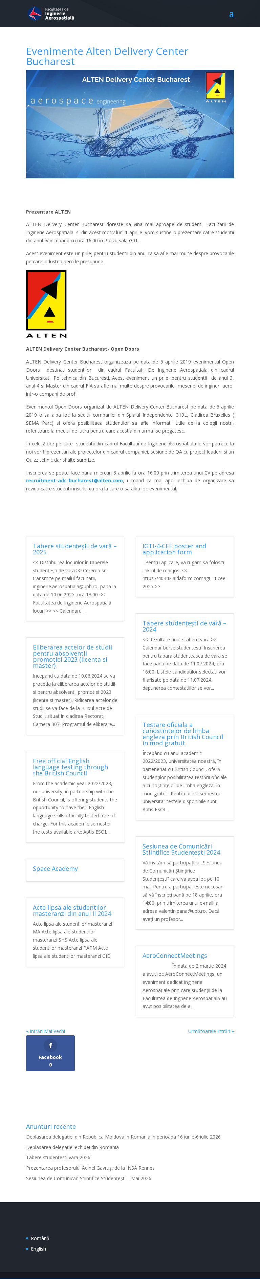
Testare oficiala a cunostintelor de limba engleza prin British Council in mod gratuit (183, 734)
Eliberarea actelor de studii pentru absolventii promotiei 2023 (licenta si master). (72, 656)
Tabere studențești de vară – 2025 (75, 549)
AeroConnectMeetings (175, 955)
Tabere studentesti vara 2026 (58, 1157)
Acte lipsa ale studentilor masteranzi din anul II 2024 (72, 910)
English (38, 1248)
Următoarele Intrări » (211, 1031)
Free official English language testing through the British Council (70, 767)
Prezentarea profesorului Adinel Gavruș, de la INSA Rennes (90, 1168)
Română (40, 1238)
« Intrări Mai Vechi (45, 1031)
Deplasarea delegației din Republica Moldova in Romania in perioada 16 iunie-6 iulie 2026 (123, 1136)
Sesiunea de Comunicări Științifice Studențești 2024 (181, 849)
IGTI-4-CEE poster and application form (174, 549)
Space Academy (55, 868)
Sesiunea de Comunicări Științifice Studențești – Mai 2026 (88, 1178)
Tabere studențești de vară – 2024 (184, 626)
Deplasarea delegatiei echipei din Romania (72, 1147)
